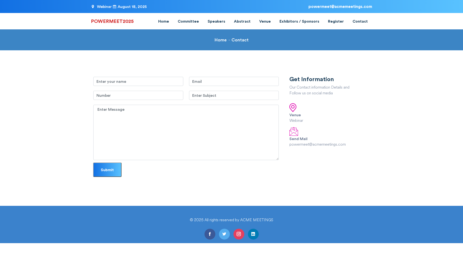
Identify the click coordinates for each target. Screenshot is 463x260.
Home (163, 21)
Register (336, 21)
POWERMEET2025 (112, 21)
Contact (360, 21)
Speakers (216, 21)
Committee (188, 21)
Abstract (242, 21)
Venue (265, 21)
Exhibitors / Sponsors (299, 21)
